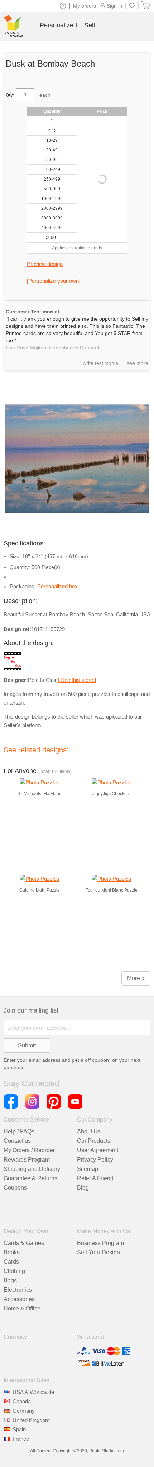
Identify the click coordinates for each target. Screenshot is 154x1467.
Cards (11, 1262)
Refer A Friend (95, 1178)
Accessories (19, 1299)
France (21, 1439)
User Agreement (97, 1150)
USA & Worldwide (33, 1392)
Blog (83, 1188)
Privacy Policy (95, 1159)
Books (12, 1252)
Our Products (93, 1141)
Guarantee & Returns (30, 1178)
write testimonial (101, 363)
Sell (89, 25)
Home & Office (22, 1308)
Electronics (18, 1290)
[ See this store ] (77, 680)
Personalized (58, 25)
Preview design (45, 264)
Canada (22, 1401)
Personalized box (57, 586)
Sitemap (87, 1169)
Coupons (15, 1188)
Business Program (100, 1243)
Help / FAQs (19, 1131)
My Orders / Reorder (29, 1150)
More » (136, 978)
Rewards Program (27, 1159)
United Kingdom (31, 1420)
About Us (89, 1131)
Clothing (14, 1271)
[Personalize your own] (53, 281)
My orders (84, 6)
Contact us (17, 1141)
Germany (24, 1411)
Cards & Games (24, 1243)
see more (137, 363)
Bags (10, 1280)
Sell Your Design (98, 1252)
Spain (19, 1429)
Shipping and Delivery (32, 1169)
